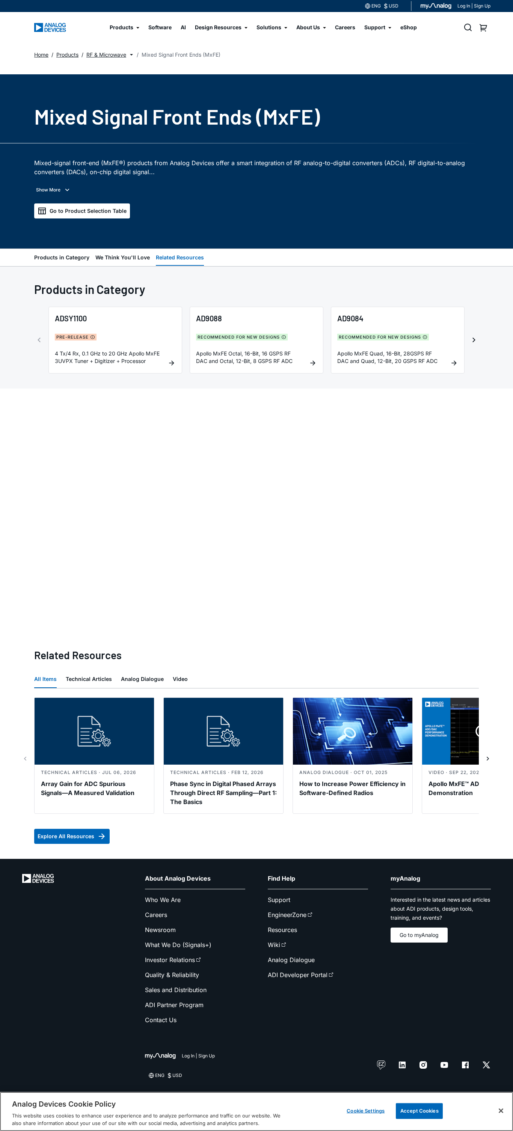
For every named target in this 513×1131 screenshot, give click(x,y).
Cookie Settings (366, 1111)
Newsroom (160, 930)
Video (180, 679)
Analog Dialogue (142, 679)
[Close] (501, 1110)
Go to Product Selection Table (88, 211)
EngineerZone (287, 915)
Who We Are (163, 900)
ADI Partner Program (174, 1005)
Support (279, 900)
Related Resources (180, 257)
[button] (131, 55)
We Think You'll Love (122, 257)
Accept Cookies (419, 1111)
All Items (45, 679)
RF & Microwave (106, 54)
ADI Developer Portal (297, 975)
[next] (474, 340)
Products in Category (61, 257)
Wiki (274, 945)
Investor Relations (170, 960)
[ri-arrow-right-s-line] (488, 759)
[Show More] (53, 189)
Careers (156, 915)
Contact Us (161, 1020)
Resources (282, 930)
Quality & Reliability (172, 975)
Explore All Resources (66, 836)
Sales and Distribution (176, 990)
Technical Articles (89, 679)
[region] (256, 1111)
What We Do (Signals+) (178, 945)
